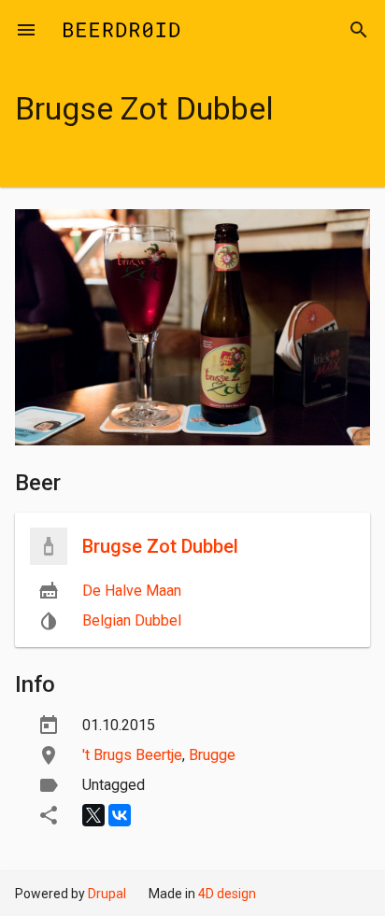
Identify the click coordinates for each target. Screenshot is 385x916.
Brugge (212, 755)
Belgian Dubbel (131, 620)
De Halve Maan (131, 590)
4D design (227, 893)
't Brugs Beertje (132, 755)
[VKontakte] (119, 815)
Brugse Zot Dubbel (160, 546)
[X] (93, 815)
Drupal (107, 893)
